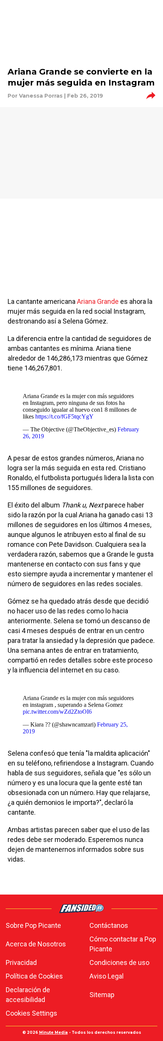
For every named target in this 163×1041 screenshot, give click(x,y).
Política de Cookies (34, 976)
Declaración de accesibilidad (28, 995)
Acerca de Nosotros (36, 944)
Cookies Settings (31, 1013)
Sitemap (101, 995)
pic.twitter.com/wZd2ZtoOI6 (57, 711)
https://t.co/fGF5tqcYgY (64, 416)
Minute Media (53, 1032)
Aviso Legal (106, 976)
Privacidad (21, 962)
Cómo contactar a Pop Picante (122, 944)
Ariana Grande (98, 301)
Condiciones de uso (119, 962)
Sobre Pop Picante (33, 925)
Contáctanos (108, 925)
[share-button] (150, 95)
